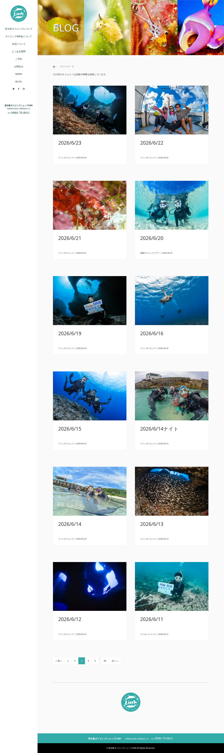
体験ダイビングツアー (150, 253)
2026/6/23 (69, 142)
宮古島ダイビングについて (18, 29)
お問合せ (18, 66)
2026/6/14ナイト (159, 428)
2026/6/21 (69, 238)
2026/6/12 (69, 619)
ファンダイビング (66, 158)
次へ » (115, 660)
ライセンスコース (148, 634)
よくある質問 (19, 51)
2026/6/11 (151, 619)
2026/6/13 (151, 524)
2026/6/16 (151, 333)
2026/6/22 (151, 142)
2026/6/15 (69, 428)
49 (105, 660)
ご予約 (18, 59)
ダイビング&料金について (18, 36)
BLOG (18, 81)
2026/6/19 (69, 333)
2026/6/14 (69, 524)
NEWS (18, 74)
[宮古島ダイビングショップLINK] (18, 20)
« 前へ (59, 660)
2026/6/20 (151, 238)
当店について (19, 44)
